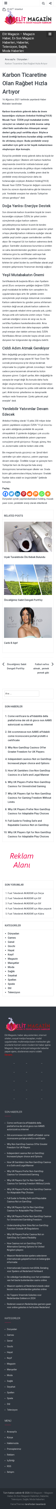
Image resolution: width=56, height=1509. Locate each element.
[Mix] (35, 494)
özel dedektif (34, 1063)
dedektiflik (20, 1063)
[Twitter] (11, 494)
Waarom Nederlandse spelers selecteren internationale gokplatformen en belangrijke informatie (28, 1258)
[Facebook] (5, 494)
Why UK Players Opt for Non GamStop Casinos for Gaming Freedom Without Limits (29, 797)
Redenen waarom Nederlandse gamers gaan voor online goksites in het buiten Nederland (29, 1306)
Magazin (13, 958)
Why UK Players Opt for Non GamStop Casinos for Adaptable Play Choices (25, 1209)
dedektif (9, 1063)
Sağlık (11, 971)
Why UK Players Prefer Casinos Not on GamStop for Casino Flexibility (25, 1236)
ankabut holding (37, 498)
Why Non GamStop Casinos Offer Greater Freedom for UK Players (27, 1146)
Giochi (11, 946)
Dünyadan (22, 59)
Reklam (10, 1454)
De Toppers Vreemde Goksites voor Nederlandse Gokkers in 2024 (24, 1297)
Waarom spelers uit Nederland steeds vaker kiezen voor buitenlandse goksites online (28, 1288)
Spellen (12, 979)
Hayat (11, 950)
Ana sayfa (10, 59)
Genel (11, 941)
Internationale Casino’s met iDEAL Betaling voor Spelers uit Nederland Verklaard (27, 1269)
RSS (9, 1466)
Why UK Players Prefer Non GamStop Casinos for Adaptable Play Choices (29, 1191)
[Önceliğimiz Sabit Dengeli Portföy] (28, 579)
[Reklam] (22, 860)
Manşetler (13, 962)
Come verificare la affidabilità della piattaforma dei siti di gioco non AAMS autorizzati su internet (30, 720)
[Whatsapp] (41, 494)
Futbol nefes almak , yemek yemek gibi (41, 668)
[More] (48, 494)
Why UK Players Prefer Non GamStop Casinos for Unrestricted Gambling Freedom (29, 1218)
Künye (10, 1437)
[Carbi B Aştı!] (28, 622)
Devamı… (9, 1055)
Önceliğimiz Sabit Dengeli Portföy (23, 600)
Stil (9, 988)
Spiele (11, 983)
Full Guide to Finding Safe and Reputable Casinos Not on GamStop (26, 1200)
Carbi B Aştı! (11, 642)
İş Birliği (10, 1460)
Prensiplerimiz (14, 1449)
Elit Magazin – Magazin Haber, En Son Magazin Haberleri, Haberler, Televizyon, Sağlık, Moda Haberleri (18, 42)
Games (12, 937)
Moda (11, 967)
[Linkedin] (17, 494)
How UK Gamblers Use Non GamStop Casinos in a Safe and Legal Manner (29, 1164)
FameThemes (17, 1504)
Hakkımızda (13, 1443)
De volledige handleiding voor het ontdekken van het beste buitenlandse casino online (28, 1278)
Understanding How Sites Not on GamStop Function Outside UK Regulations (27, 1227)
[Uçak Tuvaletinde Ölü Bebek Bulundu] (28, 536)
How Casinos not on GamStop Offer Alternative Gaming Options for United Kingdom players (25, 1246)
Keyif (11, 954)
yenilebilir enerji (21, 503)
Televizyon (14, 992)
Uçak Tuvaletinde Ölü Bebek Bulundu (24, 557)
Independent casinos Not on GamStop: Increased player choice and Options (25, 1155)
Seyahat (12, 975)
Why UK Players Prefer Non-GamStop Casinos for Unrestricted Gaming (25, 1173)
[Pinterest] (23, 494)
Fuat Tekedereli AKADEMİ (20, 893)
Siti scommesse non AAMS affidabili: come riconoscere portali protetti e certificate (29, 736)
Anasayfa (12, 1431)
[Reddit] (29, 494)
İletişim (10, 1472)
